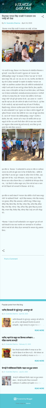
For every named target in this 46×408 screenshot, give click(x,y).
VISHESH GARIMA (23, 6)
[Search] (42, 4)
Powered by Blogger (24, 399)
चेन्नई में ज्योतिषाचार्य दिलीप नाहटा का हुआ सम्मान (20, 368)
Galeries (28, 403)
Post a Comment (11, 259)
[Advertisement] (23, 278)
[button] (42, 17)
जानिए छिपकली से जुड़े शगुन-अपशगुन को (17, 310)
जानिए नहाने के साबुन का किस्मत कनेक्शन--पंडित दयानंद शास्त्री (18, 339)
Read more (39, 330)
